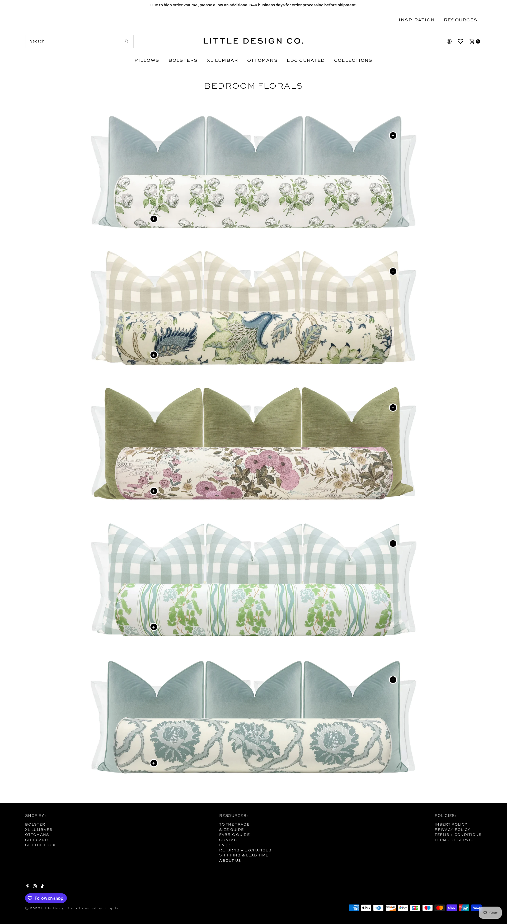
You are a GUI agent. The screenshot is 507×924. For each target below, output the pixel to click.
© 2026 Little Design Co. (50, 908)
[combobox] (80, 41)
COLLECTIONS (353, 60)
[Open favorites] (460, 41)
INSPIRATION (417, 20)
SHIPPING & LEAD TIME (243, 855)
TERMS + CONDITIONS (458, 834)
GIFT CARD (36, 839)
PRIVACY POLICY (452, 829)
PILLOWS (146, 60)
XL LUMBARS (39, 829)
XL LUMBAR (222, 60)
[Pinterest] (27, 887)
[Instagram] (35, 887)
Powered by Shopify (98, 908)
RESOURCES (460, 20)
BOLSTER (35, 824)
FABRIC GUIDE (234, 834)
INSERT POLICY (451, 824)
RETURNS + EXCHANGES (245, 850)
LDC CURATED (306, 60)
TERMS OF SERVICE (455, 839)
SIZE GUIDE (231, 829)
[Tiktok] (42, 887)
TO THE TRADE (234, 824)
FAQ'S (225, 844)
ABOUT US (230, 860)
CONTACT (229, 839)
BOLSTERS (183, 60)
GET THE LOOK (40, 844)
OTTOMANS (262, 60)
